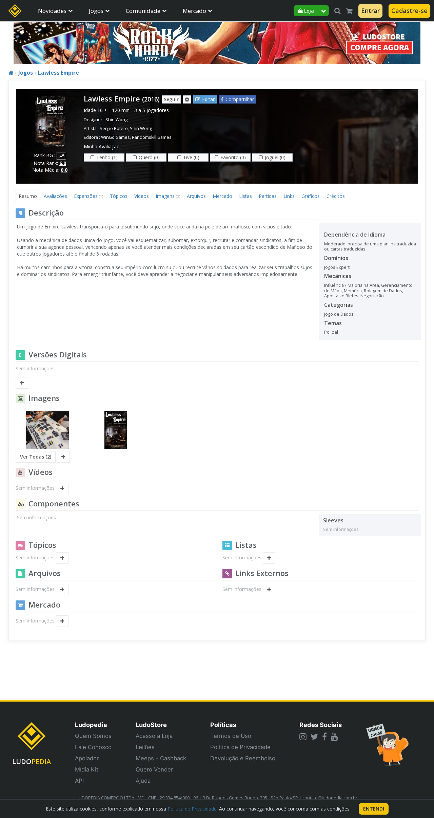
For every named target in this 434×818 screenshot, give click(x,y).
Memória (353, 291)
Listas (245, 196)
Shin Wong (116, 120)
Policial (331, 332)
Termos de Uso (230, 735)
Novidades (52, 11)
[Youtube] (334, 736)
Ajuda (143, 780)
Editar (208, 99)
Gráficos (310, 196)
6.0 (62, 163)
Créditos (336, 196)
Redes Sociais (320, 724)
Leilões (145, 747)
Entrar (370, 10)
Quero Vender (154, 769)
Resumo (28, 196)
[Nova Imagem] (63, 457)
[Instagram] (303, 736)
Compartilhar (239, 99)
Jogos (96, 11)
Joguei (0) (275, 157)
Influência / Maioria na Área (351, 285)
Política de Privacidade (240, 747)
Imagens (168, 196)
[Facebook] (324, 736)
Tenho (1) (107, 157)
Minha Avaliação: (104, 146)
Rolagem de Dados (383, 291)
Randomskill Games (152, 137)
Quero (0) (149, 157)
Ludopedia (91, 724)
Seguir (171, 99)
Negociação (372, 296)
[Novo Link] (269, 589)
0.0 (64, 170)
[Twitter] (314, 736)
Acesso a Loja (154, 735)
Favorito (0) (233, 157)
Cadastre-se (409, 10)
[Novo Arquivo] (62, 589)
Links (289, 196)
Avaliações (55, 196)
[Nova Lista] (269, 558)
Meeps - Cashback (161, 758)
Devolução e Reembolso (242, 758)
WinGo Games (115, 137)
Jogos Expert (337, 267)
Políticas (223, 724)
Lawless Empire (58, 72)
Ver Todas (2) (35, 456)
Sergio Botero (114, 128)
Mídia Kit (86, 769)
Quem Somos (93, 735)
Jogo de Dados (339, 314)
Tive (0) (191, 157)
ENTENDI (373, 808)
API (79, 780)
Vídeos (141, 196)
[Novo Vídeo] (62, 488)
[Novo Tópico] (62, 558)
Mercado (194, 11)
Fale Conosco (93, 747)
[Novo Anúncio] (62, 621)
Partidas (268, 196)
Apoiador (87, 758)
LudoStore (151, 724)
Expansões (88, 196)
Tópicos (118, 196)
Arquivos (196, 196)
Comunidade (143, 11)
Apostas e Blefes (341, 296)
